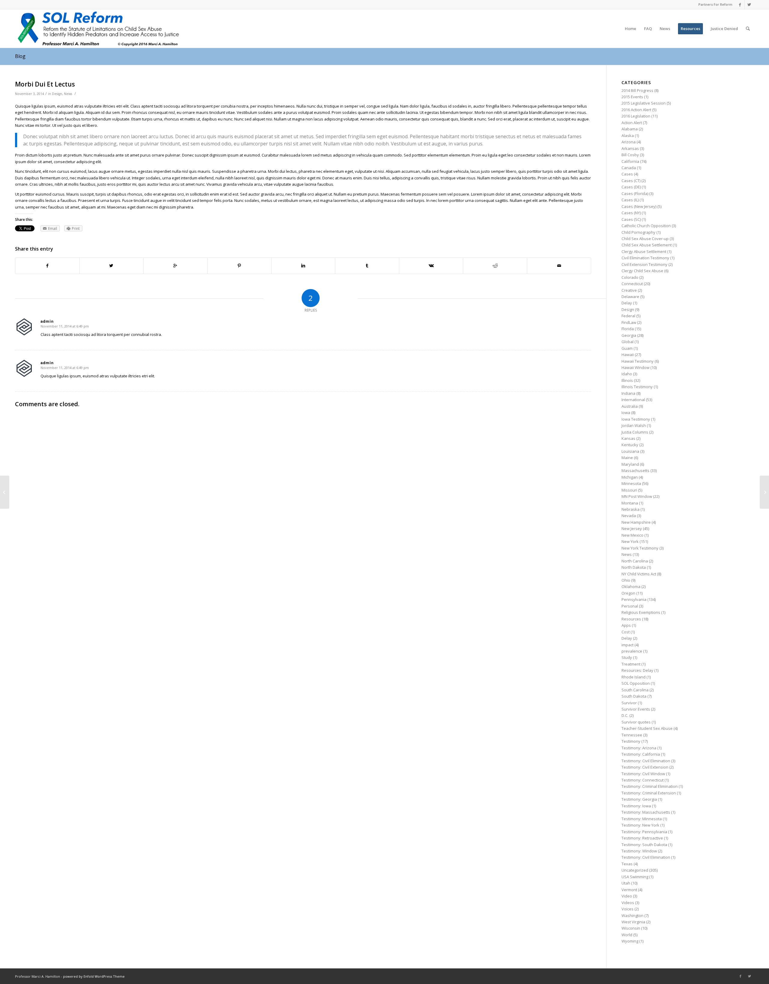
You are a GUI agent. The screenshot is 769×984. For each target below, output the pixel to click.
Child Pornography (638, 232)
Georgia (629, 335)
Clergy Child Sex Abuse (642, 270)
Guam (627, 348)
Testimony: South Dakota (644, 844)
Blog (20, 56)
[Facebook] (740, 4)
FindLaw (629, 322)
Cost (626, 632)
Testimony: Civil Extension (645, 767)
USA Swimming (635, 876)
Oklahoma (631, 586)
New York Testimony (640, 548)
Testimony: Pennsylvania (644, 831)
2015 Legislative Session (644, 103)
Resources (631, 619)
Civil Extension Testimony (644, 264)
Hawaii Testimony (638, 361)
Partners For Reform (715, 4)
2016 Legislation (636, 116)
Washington (632, 915)
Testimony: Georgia (639, 799)
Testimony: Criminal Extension (649, 793)
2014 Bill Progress (637, 90)
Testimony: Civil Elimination (646, 760)
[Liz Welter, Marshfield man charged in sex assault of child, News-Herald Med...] (4, 492)
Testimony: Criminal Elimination (650, 786)
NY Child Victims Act (639, 574)
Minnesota (631, 483)
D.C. (625, 715)
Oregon (628, 593)
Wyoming (630, 941)
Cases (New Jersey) (639, 206)
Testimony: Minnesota (642, 818)
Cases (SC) (631, 219)
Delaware (630, 296)
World (627, 934)
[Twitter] (749, 4)
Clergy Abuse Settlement (644, 251)
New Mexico (632, 535)
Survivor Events (636, 709)
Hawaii (628, 354)
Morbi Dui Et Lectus (45, 84)
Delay (627, 303)
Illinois (627, 380)
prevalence (632, 651)
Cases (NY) (631, 212)
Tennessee (632, 735)
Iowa (626, 412)
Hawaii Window (635, 367)
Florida (628, 328)
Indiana (628, 393)
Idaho (627, 373)
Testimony (631, 741)
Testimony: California (641, 754)
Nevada (629, 515)
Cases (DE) (631, 187)
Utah (626, 883)
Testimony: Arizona (639, 748)
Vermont (629, 889)
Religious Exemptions (641, 612)
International (633, 399)
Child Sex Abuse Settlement (647, 245)
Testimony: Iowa (636, 806)
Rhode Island (634, 677)
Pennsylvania (634, 599)
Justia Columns (635, 432)
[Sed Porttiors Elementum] (764, 492)
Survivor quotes (636, 722)
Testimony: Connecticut (643, 780)
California (630, 161)
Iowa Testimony (636, 419)
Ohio (626, 580)
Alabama (630, 129)
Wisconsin (631, 928)
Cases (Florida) (635, 193)
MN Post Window (637, 496)
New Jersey (632, 528)
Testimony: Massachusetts (646, 812)
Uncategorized (635, 870)
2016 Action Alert (636, 109)
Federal (628, 315)
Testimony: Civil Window (643, 773)
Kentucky (630, 444)
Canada (629, 167)
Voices (628, 909)
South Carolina (635, 690)
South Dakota (634, 696)
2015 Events (632, 96)
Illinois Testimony (637, 386)
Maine (627, 457)
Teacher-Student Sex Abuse (647, 728)
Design (57, 94)
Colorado (630, 277)
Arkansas (630, 148)
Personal (630, 606)
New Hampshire (636, 522)
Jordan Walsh (634, 425)
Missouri (629, 490)
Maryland (630, 464)
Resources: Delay (637, 670)
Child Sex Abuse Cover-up (645, 238)
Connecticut (632, 283)
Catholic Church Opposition (646, 225)
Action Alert (632, 122)
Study (627, 657)
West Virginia (633, 922)
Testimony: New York (640, 825)
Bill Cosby (630, 154)
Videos (628, 902)
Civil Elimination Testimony (645, 257)
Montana (630, 503)
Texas (627, 864)
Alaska (628, 135)
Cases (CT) (631, 180)
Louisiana (630, 451)
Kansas (628, 438)
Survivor (629, 702)
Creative (629, 290)
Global (628, 341)
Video (627, 896)
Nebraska (631, 509)
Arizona (629, 142)
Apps (626, 625)
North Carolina (635, 561)
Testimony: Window (639, 851)
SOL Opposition (636, 683)
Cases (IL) (630, 200)
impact (628, 644)
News (68, 94)
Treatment (631, 664)
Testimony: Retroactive (642, 838)
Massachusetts (635, 470)
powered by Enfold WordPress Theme (94, 976)
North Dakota (634, 567)
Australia (630, 406)
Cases (627, 174)
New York (630, 541)
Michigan (630, 477)
